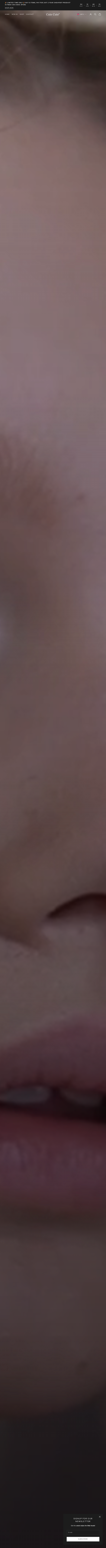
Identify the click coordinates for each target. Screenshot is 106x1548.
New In (15, 14)
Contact (30, 14)
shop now (9, 7)
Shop (22, 14)
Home (7, 14)
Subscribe (83, 1539)
